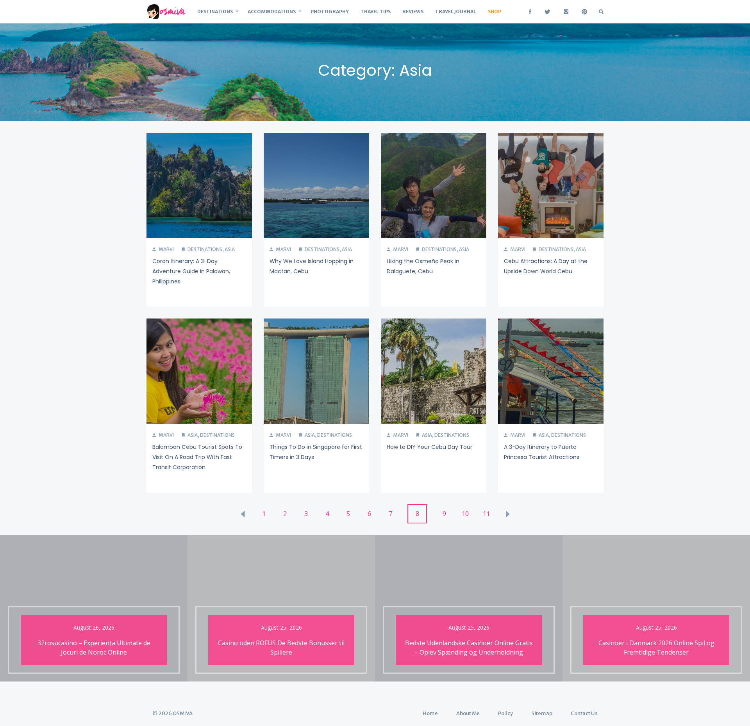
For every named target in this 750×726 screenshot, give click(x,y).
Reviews (412, 11)
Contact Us (584, 713)
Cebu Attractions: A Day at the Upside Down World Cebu (546, 266)
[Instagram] (566, 11)
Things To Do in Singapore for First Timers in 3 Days (316, 452)
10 (465, 513)
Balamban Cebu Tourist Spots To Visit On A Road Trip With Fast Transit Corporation (197, 457)
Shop (494, 11)
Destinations (215, 11)
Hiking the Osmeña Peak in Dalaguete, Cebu (423, 266)
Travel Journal (455, 11)
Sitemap (541, 713)
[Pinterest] (584, 11)
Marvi (166, 249)
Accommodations (272, 11)
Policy (505, 713)
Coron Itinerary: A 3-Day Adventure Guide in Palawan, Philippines (191, 271)
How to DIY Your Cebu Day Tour (429, 447)
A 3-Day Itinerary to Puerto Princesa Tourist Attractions (541, 452)
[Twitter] (547, 11)
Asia (230, 249)
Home (430, 713)
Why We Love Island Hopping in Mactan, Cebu (312, 266)
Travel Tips (376, 11)
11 (486, 513)
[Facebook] (530, 11)
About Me (468, 713)
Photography (330, 11)
